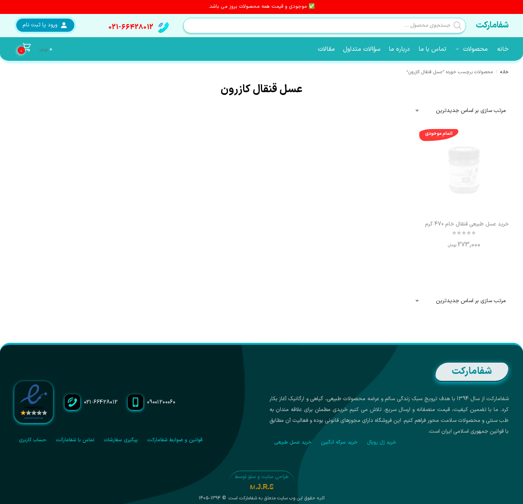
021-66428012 (130, 27)
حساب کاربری (32, 440)
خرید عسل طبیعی (293, 442)
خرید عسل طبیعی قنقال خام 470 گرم (467, 224)
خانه (504, 72)
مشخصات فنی (464, 266)
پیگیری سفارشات (120, 440)
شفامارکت (492, 25)
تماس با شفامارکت (75, 440)
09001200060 (161, 402)
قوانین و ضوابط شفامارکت (174, 440)
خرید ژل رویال (382, 442)
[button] (33, 49)
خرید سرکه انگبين (339, 442)
